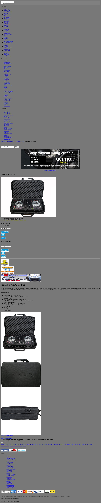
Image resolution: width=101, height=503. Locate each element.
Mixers (5, 35)
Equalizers (6, 26)
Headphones (6, 27)
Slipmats (6, 45)
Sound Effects (7, 50)
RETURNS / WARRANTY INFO (50, 444)
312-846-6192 (27, 439)
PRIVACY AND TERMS (16, 446)
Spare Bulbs (9, 483)
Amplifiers (6, 9)
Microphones (7, 33)
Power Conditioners (8, 41)
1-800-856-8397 (49, 439)
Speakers (6, 51)
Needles (5, 37)
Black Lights (7, 112)
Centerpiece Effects (8, 115)
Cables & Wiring (7, 11)
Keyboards (6, 31)
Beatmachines (7, 10)
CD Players (6, 15)
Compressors (7, 18)
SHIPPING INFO (69, 444)
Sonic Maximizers (8, 47)
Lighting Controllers (8, 128)
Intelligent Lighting (8, 123)
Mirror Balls (6, 131)
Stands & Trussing (8, 137)
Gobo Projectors (10, 467)
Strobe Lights (7, 139)
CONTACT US (4, 444)
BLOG (24, 446)
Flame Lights (7, 117)
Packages (6, 38)
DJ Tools (6, 25)
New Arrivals (7, 55)
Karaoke (6, 30)
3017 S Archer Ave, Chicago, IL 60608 (10, 439)
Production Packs (8, 42)
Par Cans (6, 132)
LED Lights (6, 125)
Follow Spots (7, 121)
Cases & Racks (7, 14)
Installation (6, 29)
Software (6, 46)
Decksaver (6, 22)
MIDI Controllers (8, 34)
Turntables (6, 53)
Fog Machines (7, 119)
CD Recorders (7, 17)
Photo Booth (6, 39)
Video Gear (6, 54)
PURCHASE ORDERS (80, 444)
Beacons (6, 111)
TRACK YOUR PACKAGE (34, 444)
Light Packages (7, 129)
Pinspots (5, 135)
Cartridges (6, 13)
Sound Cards (7, 49)
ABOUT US (61, 444)
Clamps (5, 116)
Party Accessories (8, 133)
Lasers (5, 127)
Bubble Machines (8, 113)
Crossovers (6, 21)
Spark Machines (10, 485)
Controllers (6, 19)
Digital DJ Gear (7, 23)
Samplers (6, 43)
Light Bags (6, 124)
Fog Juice (6, 120)
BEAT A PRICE (13, 444)
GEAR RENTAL (22, 444)
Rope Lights (6, 136)
